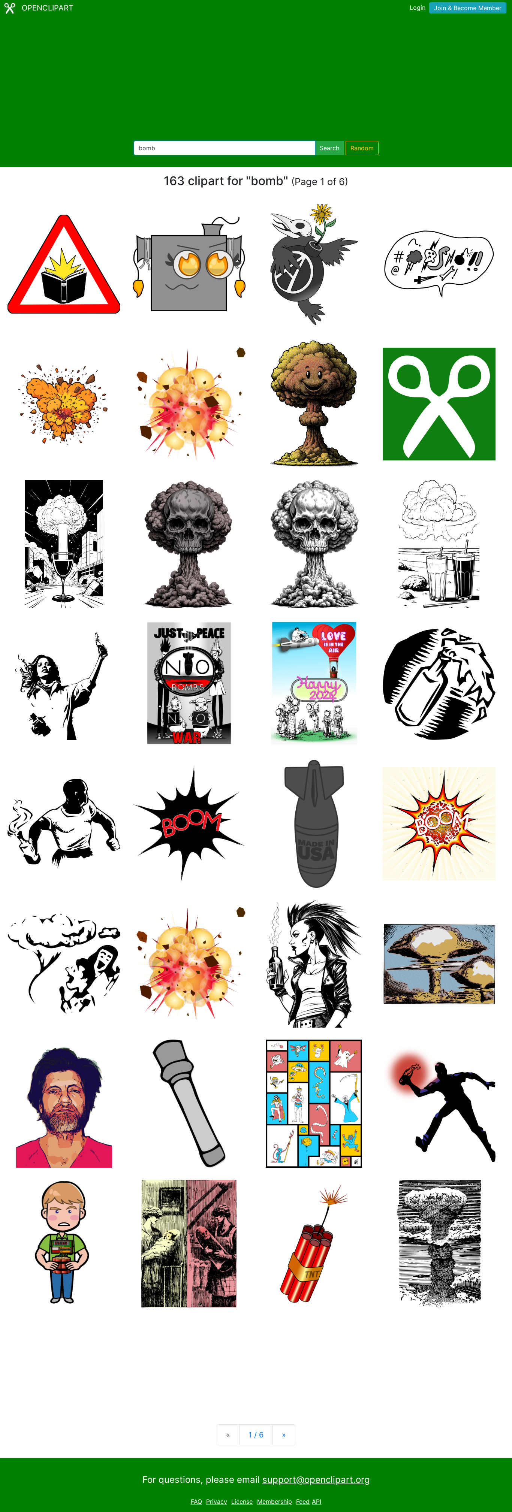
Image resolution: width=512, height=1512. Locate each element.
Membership (274, 1501)
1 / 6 (256, 1434)
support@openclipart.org (316, 1479)
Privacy (216, 1501)
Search (329, 148)
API (316, 1501)
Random (362, 148)
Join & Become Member (468, 8)
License (242, 1501)
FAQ (196, 1501)
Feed (303, 1501)
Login (417, 7)
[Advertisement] (256, 78)
